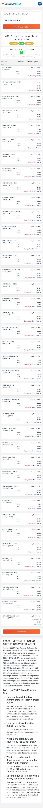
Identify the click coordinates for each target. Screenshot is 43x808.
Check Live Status (21, 27)
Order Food (21, 632)
